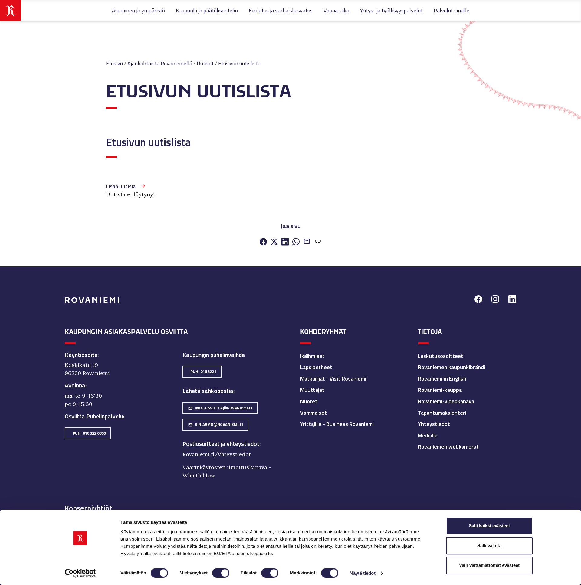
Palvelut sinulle (451, 10)
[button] (317, 242)
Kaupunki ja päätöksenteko (207, 10)
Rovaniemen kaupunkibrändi (451, 367)
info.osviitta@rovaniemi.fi (220, 408)
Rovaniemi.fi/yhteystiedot (216, 454)
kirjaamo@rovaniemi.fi (215, 424)
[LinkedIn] (285, 242)
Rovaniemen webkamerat (448, 447)
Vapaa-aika (336, 10)
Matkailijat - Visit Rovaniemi (333, 378)
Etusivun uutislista (239, 63)
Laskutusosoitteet (440, 356)
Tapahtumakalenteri (442, 413)
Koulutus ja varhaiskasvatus (281, 10)
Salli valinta (489, 545)
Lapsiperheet (316, 367)
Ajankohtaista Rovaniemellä (159, 63)
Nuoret (308, 401)
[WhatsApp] (296, 242)
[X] (274, 242)
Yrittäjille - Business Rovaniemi (337, 424)
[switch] (220, 573)
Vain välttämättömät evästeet (489, 565)
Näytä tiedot (362, 573)
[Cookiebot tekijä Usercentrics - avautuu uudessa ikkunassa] (80, 573)
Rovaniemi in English (442, 378)
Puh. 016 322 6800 (89, 433)
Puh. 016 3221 (203, 371)
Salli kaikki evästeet (489, 525)
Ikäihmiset (312, 356)
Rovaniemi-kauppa (440, 390)
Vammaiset (313, 413)
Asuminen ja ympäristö (138, 10)
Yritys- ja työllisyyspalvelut (391, 10)
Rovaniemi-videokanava (446, 401)
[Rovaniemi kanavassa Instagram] (495, 300)
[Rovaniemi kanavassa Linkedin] (512, 300)
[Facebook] (263, 242)
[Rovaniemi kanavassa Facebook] (478, 300)
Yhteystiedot (434, 424)
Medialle (428, 435)
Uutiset (205, 63)
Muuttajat (312, 390)
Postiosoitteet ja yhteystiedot (220, 443)
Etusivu (114, 63)
